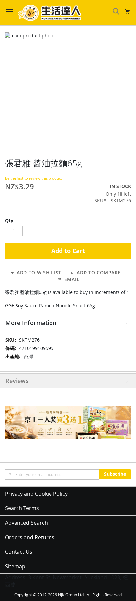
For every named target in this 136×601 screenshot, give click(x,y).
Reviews (17, 381)
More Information (30, 323)
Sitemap (15, 566)
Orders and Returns (29, 537)
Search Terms (22, 508)
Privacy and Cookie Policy (36, 493)
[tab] (68, 323)
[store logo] (49, 13)
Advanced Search (26, 522)
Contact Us (18, 551)
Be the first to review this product (33, 178)
